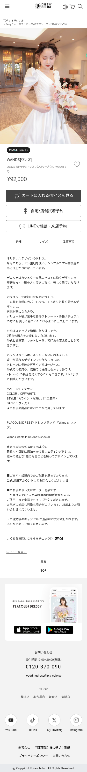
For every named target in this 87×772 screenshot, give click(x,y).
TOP (5, 20)
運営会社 (24, 747)
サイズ (43, 241)
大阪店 (65, 697)
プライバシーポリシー (33, 755)
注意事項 (68, 241)
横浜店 (25, 697)
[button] (43, 141)
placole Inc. (39, 768)
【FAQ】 (59, 538)
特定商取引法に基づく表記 (52, 747)
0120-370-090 (43, 667)
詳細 (19, 241)
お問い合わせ (61, 755)
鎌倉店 (53, 697)
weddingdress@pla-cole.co (44, 675)
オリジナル (17, 20)
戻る (43, 561)
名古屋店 (39, 697)
